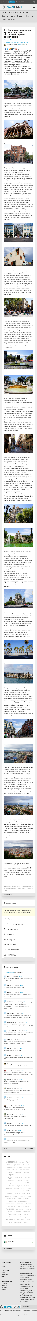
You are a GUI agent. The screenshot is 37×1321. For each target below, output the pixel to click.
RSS (7, 1148)
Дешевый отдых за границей (12, 987)
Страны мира (24, 12)
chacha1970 (10, 1001)
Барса (14, 888)
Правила (4, 1285)
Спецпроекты (13, 950)
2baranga (9, 1064)
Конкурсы (29, 16)
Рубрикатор (5, 1274)
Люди (3, 1276)
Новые (12, 2)
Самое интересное (8, 20)
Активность (5, 1278)
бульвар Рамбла (21, 888)
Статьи (3, 1272)
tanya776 (10, 1039)
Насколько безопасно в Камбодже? (14, 1066)
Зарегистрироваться (7, 1265)
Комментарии (10, 972)
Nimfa (9, 1055)
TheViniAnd (10, 1013)
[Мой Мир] (12, 48)
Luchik (9, 1139)
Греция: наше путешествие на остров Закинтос (18, 1057)
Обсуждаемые (20, 1)
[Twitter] (8, 48)
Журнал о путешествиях (10, 12)
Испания (14, 886)
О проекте (4, 1283)
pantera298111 (11, 1022)
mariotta (9, 1123)
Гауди (5, 890)
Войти (3, 1266)
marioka (9, 45)
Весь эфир (30, 1148)
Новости (20, 16)
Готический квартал (27, 886)
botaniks (9, 1097)
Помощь (4, 1289)
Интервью (11, 945)
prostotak (10, 1114)
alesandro (10, 1106)
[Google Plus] (16, 48)
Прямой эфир (12, 967)
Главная (5, 1)
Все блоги (9, 1248)
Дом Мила (30, 888)
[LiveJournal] (14, 48)
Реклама (4, 1287)
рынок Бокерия (8, 888)
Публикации (19, 972)
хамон (19, 886)
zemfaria (9, 1071)
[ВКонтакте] (5, 48)
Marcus (9, 985)
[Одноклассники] (10, 48)
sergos (9, 1079)
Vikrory (9, 1048)
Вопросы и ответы (8, 16)
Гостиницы (11, 955)
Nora (8, 1130)
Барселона (8, 886)
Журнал (10, 919)
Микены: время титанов (11, 1050)
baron (8, 976)
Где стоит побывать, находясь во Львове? (16, 1125)
